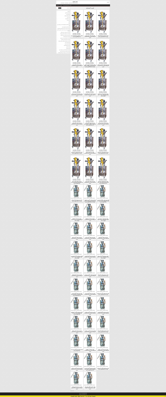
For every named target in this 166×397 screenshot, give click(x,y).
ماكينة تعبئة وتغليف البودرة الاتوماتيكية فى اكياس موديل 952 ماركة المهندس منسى (90, 95)
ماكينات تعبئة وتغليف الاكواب (66, 36)
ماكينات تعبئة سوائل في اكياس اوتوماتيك (65, 33)
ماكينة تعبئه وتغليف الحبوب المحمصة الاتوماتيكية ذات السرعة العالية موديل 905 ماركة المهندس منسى (90, 369)
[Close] (165, 396)
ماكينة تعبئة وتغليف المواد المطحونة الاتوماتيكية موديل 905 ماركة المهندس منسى (90, 257)
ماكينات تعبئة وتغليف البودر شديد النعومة (76, 11)
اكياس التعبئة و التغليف (67, 15)
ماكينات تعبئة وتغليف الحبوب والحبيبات (77, 186)
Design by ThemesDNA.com (83, 394)
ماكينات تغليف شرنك (67, 42)
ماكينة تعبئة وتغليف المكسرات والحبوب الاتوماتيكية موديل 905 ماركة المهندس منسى (90, 275)
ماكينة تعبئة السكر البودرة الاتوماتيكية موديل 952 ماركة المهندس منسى (76, 153)
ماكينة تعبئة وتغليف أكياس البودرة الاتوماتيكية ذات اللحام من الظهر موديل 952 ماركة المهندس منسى (90, 124)
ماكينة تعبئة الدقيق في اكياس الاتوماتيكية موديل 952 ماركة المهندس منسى (90, 153)
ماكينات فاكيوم (68, 48)
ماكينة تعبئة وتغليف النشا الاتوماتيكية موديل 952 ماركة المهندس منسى (103, 36)
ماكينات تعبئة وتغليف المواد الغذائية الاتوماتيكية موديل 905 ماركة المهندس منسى (77, 387)
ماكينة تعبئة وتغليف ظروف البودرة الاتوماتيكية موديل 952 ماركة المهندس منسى (90, 36)
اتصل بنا (61, 5)
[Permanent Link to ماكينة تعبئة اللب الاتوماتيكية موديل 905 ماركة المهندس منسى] (77, 341)
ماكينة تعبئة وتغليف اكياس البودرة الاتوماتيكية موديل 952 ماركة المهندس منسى (77, 124)
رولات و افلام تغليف (67, 18)
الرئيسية (108, 2)
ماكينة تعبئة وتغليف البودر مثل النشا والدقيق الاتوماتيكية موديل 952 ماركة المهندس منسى (103, 95)
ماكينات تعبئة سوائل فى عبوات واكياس (65, 32)
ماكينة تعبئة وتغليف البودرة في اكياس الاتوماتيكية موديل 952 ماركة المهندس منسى (77, 95)
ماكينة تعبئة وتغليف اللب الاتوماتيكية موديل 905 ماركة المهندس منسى (103, 275)
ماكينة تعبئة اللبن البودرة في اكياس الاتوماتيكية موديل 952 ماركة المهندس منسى (103, 124)
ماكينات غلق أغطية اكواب (67, 45)
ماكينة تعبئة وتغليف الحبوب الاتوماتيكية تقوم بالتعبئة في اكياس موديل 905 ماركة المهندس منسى (77, 313)
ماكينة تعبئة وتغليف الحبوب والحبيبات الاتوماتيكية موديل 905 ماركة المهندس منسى (90, 313)
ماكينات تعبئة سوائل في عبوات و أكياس (65, 35)
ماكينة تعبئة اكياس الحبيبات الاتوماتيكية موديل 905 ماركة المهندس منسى (103, 369)
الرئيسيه (58, 5)
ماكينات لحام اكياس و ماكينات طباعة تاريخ (65, 51)
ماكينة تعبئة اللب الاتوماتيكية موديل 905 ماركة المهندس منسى (77, 350)
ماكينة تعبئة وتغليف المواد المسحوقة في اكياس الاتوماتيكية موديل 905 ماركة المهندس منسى (103, 257)
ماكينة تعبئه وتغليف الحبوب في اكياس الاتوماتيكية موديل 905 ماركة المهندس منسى (77, 369)
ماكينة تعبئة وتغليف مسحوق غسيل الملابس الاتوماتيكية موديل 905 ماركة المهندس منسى (103, 219)
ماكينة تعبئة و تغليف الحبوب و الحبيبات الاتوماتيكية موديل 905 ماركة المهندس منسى (90, 331)
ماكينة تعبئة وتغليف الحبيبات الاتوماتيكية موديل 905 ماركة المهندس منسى (103, 294)
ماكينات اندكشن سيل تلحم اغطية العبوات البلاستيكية (63, 28)
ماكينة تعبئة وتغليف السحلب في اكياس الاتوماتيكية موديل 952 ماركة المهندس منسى (103, 65)
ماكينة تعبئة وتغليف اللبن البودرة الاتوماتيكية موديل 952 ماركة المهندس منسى (77, 65)
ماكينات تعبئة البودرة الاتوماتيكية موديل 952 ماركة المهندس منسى (77, 36)
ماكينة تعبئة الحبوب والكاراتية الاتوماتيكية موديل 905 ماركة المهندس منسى (90, 350)
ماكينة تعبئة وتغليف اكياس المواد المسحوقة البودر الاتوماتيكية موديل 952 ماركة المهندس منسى (77, 182)
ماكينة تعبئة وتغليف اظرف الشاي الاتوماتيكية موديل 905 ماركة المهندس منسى (77, 331)
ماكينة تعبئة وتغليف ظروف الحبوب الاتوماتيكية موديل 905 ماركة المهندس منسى (90, 238)
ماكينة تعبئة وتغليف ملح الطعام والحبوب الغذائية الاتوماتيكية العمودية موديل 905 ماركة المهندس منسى (103, 201)
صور (69, 21)
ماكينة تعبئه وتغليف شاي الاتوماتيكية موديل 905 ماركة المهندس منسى (77, 200)
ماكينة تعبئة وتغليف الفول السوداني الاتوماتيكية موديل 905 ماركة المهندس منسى (90, 294)
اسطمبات (68, 11)
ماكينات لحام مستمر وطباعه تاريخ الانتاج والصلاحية (64, 52)
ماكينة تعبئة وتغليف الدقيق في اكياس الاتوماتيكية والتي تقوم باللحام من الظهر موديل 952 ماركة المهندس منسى (90, 65)
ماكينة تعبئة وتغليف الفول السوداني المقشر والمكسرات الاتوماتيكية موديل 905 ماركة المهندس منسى (77, 294)
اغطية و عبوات (68, 14)
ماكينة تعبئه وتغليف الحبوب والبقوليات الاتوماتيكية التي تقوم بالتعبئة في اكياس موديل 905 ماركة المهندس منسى (90, 201)
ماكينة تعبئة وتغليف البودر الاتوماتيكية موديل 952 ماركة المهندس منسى (103, 153)
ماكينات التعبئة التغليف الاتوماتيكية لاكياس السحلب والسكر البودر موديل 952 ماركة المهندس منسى (103, 182)
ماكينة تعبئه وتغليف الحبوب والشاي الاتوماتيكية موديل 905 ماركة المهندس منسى (103, 350)
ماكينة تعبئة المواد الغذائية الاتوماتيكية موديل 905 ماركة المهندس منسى (103, 331)
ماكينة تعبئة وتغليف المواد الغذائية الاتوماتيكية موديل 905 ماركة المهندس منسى (77, 275)
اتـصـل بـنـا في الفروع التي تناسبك (67, 5)
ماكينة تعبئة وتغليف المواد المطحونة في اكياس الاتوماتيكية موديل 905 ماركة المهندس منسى (77, 257)
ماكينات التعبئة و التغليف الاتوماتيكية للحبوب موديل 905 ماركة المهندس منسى (90, 387)
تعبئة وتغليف (75, 1)
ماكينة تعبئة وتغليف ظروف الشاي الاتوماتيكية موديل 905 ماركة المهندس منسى (77, 238)
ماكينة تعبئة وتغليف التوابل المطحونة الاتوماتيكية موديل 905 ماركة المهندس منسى (103, 313)
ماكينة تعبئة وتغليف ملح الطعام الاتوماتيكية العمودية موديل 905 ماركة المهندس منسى (76, 219)
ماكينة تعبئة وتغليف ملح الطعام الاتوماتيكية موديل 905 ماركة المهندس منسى (90, 219)
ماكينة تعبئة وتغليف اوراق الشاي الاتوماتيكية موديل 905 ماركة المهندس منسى (103, 238)
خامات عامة (68, 17)
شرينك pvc (68, 20)
